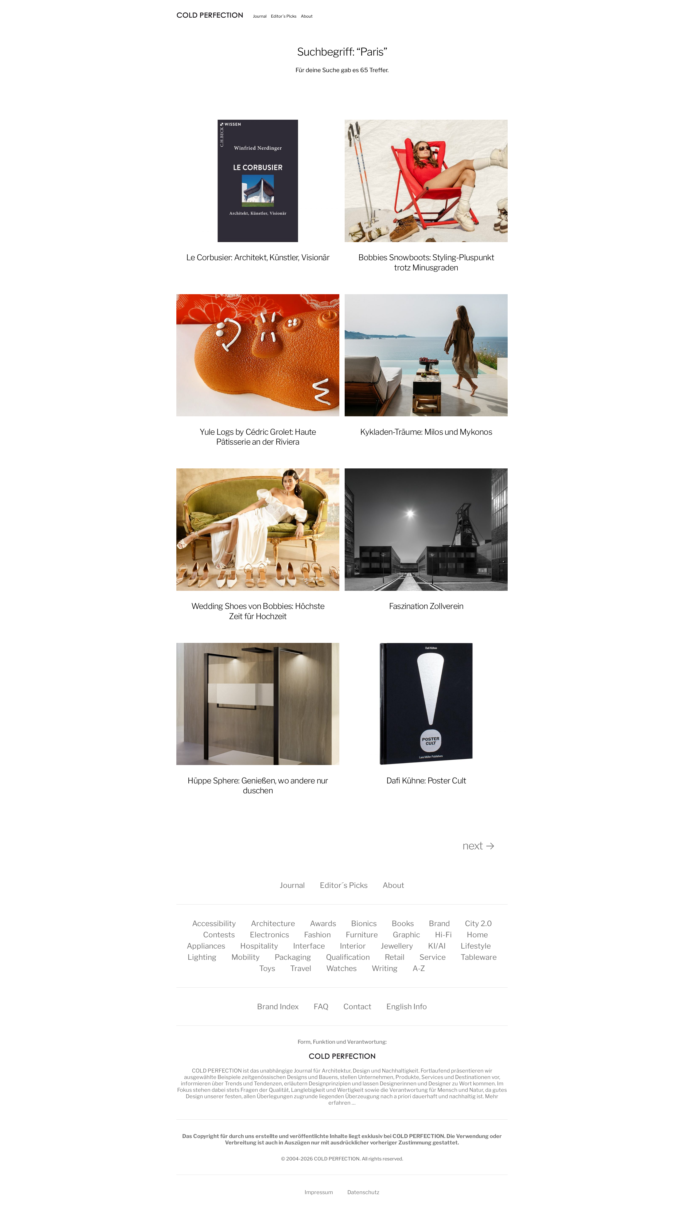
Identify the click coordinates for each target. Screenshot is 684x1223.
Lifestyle (476, 945)
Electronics (269, 934)
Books (403, 923)
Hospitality (259, 945)
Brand (439, 923)
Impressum (319, 1192)
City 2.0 (478, 923)
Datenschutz (363, 1192)
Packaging (293, 957)
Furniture (362, 934)
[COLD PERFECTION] (209, 15)
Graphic (406, 934)
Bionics (364, 923)
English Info (406, 1006)
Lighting (202, 957)
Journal (260, 16)
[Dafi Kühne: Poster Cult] (426, 704)
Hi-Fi (443, 934)
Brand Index (278, 1006)
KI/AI (437, 945)
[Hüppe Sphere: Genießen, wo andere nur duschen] (258, 704)
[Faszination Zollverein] (426, 529)
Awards (323, 923)
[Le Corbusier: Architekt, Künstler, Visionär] (258, 181)
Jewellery (397, 945)
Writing (385, 968)
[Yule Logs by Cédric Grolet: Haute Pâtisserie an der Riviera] (258, 355)
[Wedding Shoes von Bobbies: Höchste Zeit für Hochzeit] (258, 529)
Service (432, 957)
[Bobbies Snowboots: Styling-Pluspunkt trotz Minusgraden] (426, 181)
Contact (357, 1006)
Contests (219, 934)
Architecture (273, 923)
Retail (395, 957)
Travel (300, 968)
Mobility (245, 957)
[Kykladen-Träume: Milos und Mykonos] (426, 355)
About (307, 16)
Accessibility (214, 923)
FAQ (321, 1006)
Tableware (479, 957)
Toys (267, 968)
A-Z (419, 968)
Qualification (348, 957)
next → (485, 845)
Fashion (317, 934)
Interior (353, 945)
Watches (341, 968)
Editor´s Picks (284, 16)
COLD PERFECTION (217, 1070)
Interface (309, 945)
